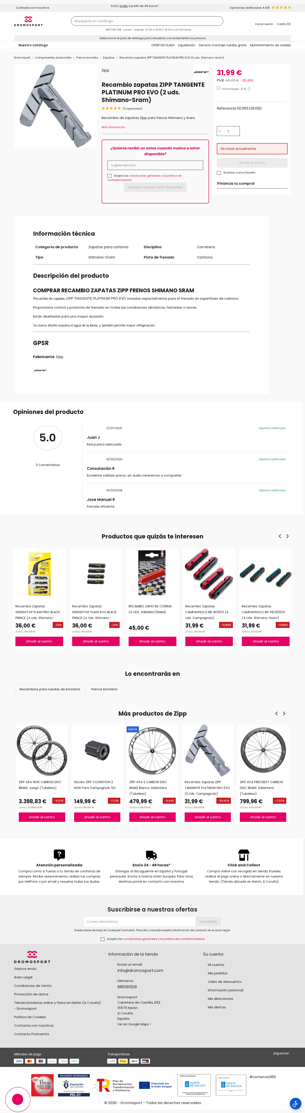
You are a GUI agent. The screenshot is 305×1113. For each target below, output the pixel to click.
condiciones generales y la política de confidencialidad (164, 939)
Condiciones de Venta (32, 985)
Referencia (226, 108)
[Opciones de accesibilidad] (295, 1103)
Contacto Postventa (31, 1034)
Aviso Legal (23, 977)
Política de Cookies (30, 1017)
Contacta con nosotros (34, 1025)
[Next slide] (287, 536)
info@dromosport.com (140, 970)
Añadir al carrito (252, 162)
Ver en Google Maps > (134, 1024)
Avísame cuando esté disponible (155, 187)
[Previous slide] (280, 536)
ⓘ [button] (249, 88)
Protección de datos (31, 994)
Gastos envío (25, 968)
